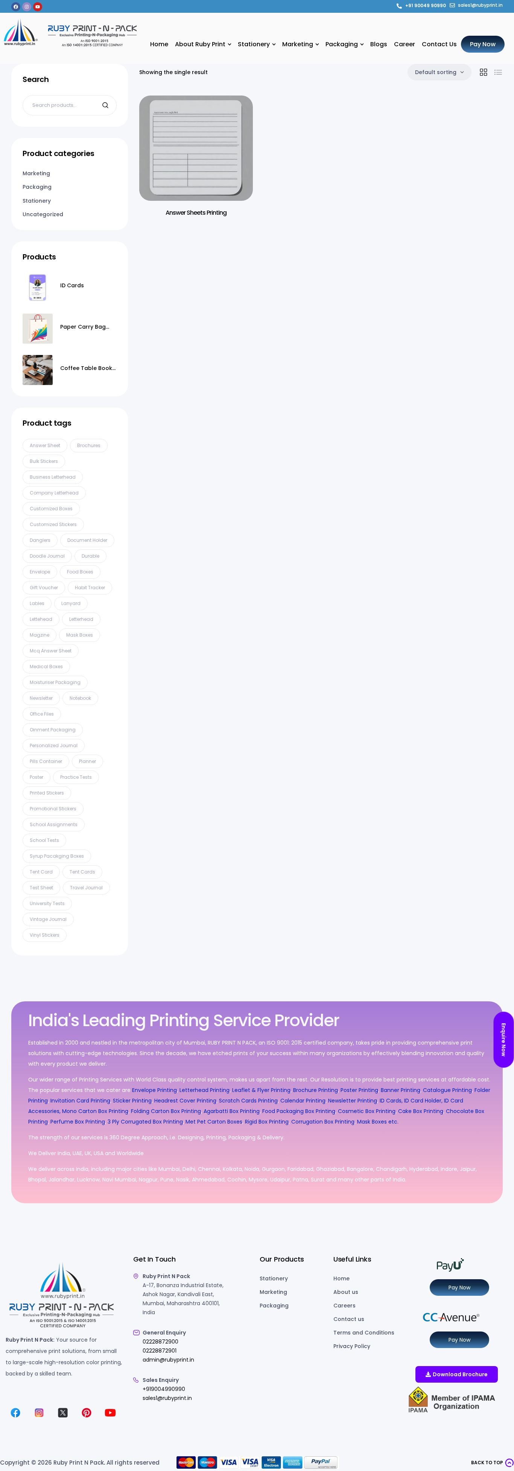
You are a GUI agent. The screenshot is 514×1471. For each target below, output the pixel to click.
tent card (41, 872)
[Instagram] (26, 6)
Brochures (88, 445)
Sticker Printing (132, 1100)
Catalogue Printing (447, 1090)
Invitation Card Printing (80, 1100)
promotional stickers (53, 808)
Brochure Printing (315, 1090)
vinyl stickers (44, 935)
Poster (36, 777)
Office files (42, 714)
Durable (90, 556)
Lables (37, 603)
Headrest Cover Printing (185, 1100)
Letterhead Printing (204, 1090)
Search (106, 105)
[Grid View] (483, 72)
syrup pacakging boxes (57, 856)
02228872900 (160, 1341)
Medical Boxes (46, 666)
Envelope (40, 572)
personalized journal (54, 745)
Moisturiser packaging (55, 682)
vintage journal (48, 919)
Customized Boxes (51, 508)
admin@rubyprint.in (168, 1359)
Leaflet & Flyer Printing (261, 1090)
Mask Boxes (79, 635)
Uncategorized (43, 214)
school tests (44, 840)
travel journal (86, 887)
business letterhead (53, 477)
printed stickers (47, 793)
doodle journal (47, 556)
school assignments (54, 824)
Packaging (37, 187)
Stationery (37, 201)
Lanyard (71, 603)
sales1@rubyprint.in (167, 1398)
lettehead (41, 619)
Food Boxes (80, 572)
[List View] (498, 72)
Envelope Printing (154, 1090)
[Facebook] (15, 6)
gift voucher (44, 587)
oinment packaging (53, 729)
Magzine (39, 635)
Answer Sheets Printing (196, 212)
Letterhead (81, 619)
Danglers (40, 540)
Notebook (80, 698)
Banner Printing (400, 1090)
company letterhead (54, 493)
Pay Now (459, 1287)
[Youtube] (37, 6)
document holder (87, 540)
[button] (492, 1463)
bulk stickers (44, 461)
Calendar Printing (302, 1100)
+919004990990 (164, 1389)
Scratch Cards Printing (248, 1100)
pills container (46, 761)
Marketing (36, 173)
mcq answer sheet (50, 651)
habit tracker (90, 587)
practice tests (76, 777)
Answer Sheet (45, 445)
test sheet (41, 887)
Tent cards (82, 872)
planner (87, 761)
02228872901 (159, 1350)
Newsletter (41, 698)
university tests (47, 903)
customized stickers (53, 524)
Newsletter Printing (352, 1100)
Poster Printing (359, 1090)
